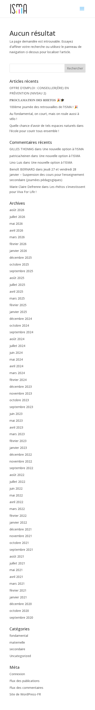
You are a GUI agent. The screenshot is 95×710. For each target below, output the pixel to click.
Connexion (17, 674)
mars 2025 (17, 298)
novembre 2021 (21, 536)
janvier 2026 (18, 251)
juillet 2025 (17, 285)
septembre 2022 (21, 468)
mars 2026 (17, 237)
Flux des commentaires (26, 688)
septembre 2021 (21, 549)
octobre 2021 (19, 543)
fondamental (19, 635)
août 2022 (17, 475)
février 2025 (18, 305)
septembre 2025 (21, 271)
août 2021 (17, 556)
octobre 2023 (19, 400)
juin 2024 (16, 352)
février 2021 (18, 590)
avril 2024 (16, 366)
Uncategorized (20, 656)
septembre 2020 (21, 617)
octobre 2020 (19, 611)
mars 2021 (17, 583)
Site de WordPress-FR (25, 694)
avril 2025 (16, 291)
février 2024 (18, 380)
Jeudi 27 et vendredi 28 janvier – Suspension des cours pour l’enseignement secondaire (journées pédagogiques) (47, 174)
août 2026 (17, 210)
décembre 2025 (21, 257)
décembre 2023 (21, 386)
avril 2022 (16, 502)
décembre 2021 (21, 529)
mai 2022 (16, 495)
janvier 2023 (18, 448)
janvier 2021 (18, 597)
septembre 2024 (21, 332)
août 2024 (17, 339)
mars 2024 (17, 373)
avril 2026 (16, 230)
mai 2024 (16, 359)
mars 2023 (17, 434)
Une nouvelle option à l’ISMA (63, 149)
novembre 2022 (21, 461)
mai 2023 (16, 420)
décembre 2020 (21, 604)
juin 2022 (16, 488)
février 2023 (18, 441)
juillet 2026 (17, 217)
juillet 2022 (17, 482)
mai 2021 (16, 570)
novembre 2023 (21, 393)
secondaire (17, 649)
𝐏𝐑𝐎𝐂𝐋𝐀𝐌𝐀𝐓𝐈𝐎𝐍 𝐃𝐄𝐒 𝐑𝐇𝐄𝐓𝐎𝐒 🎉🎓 (37, 100)
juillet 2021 (17, 563)
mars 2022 (17, 509)
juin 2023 (16, 414)
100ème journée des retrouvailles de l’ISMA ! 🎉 (44, 107)
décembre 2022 (21, 454)
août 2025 (17, 278)
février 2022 (18, 515)
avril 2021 (16, 577)
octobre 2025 (19, 264)
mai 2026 (16, 223)
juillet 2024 (17, 346)
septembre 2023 (21, 407)
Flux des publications (25, 681)
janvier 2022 (18, 522)
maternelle (17, 642)
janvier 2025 (18, 312)
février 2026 (18, 244)
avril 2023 (16, 427)
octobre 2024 (19, 325)
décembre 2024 (21, 319)
